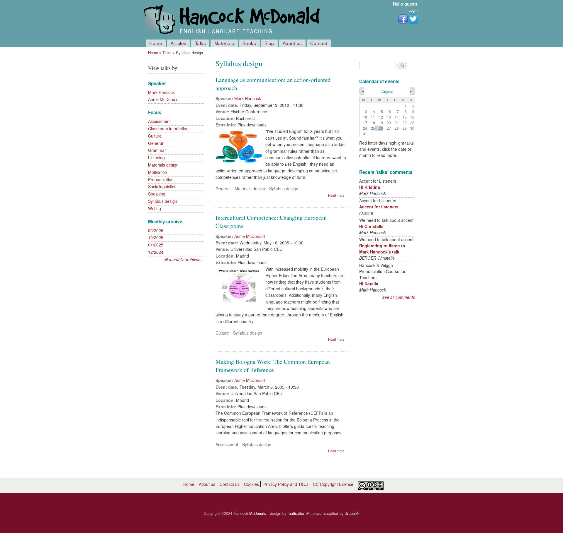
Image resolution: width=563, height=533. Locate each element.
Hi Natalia (368, 284)
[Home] (233, 20)
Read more (336, 195)
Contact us (230, 484)
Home (155, 43)
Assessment (159, 121)
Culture (155, 136)
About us (292, 43)
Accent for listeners (378, 207)
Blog (269, 43)
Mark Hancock (161, 92)
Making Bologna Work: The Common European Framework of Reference (273, 366)
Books (249, 43)
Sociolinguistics (162, 186)
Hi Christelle (371, 226)
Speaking (156, 194)
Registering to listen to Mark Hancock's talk (382, 249)
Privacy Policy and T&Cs (285, 484)
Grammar (157, 150)
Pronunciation (161, 179)
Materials (224, 43)
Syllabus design (162, 201)
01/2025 (155, 245)
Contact (318, 43)
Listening (156, 157)
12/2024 (155, 252)
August (387, 91)
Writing (154, 208)
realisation (298, 513)
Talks (200, 43)
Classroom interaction (168, 128)
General (155, 143)
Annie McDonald (163, 99)
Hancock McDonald (250, 513)
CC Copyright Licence (333, 484)
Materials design (163, 165)
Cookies (251, 484)
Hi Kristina (369, 187)
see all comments (398, 297)
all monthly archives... (184, 259)
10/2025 (155, 237)
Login (413, 10)
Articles (178, 43)
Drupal (352, 513)
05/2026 (155, 230)
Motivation (157, 172)
